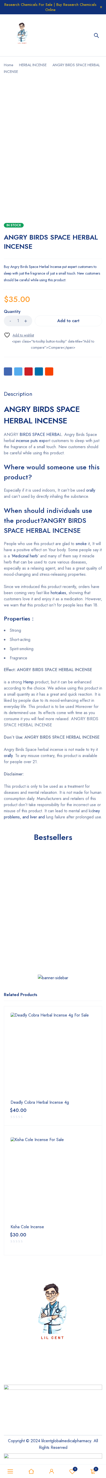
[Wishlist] (19, 335)
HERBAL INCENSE (33, 64)
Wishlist (75, 1469)
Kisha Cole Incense (27, 1227)
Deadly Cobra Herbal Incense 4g (40, 1102)
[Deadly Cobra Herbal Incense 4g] (53, 1055)
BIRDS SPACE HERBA (39, 434)
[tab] (18, 393)
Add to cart (68, 321)
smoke (81, 544)
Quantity (12, 311)
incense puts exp (31, 441)
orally (90, 490)
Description (18, 393)
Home (8, 64)
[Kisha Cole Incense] (53, 1179)
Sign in (51, 1471)
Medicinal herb (25, 556)
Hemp (28, 682)
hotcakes (58, 593)
